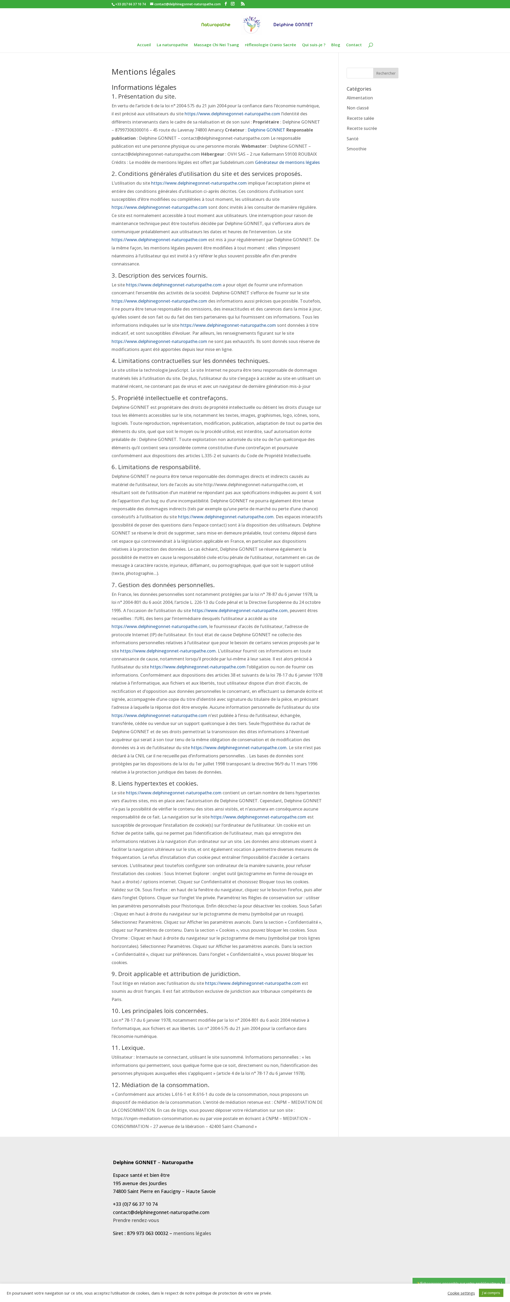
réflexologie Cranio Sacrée (270, 45)
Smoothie (356, 149)
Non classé (358, 108)
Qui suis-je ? (313, 45)
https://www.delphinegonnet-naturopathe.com (232, 114)
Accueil (144, 45)
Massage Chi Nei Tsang (216, 45)
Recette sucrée (362, 128)
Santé (352, 139)
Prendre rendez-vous (136, 1220)
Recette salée (360, 118)
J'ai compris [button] (491, 1292)
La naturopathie (172, 45)
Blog (335, 45)
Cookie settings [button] (461, 1293)
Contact (354, 45)
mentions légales (192, 1233)
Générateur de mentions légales (287, 162)
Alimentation (360, 98)
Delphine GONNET (266, 130)
